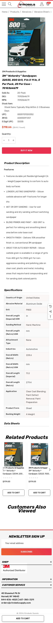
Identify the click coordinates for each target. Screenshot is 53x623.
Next (33, 60)
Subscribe (26, 552)
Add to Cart (23, 618)
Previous (19, 60)
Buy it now (26, 150)
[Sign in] (42, 4)
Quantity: (6, 134)
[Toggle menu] (4, 4)
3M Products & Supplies (14, 71)
